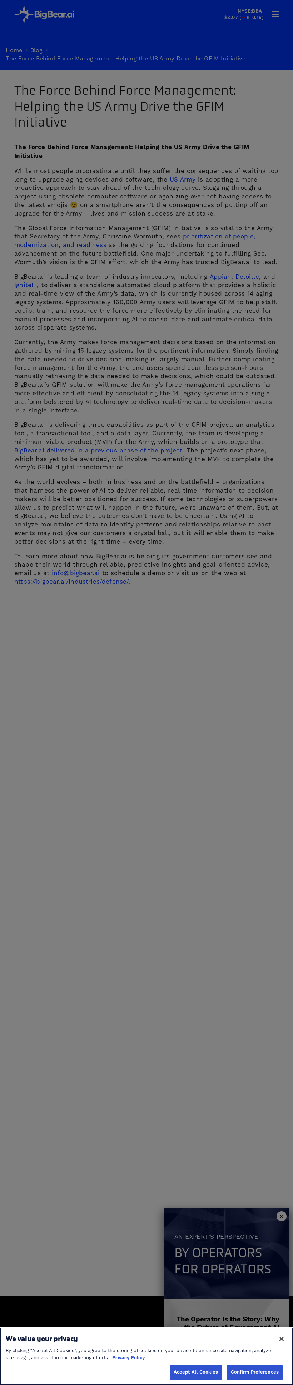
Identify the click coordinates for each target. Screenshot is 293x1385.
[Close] (281, 1339)
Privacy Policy (128, 1358)
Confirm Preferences (255, 1372)
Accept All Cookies (196, 1372)
